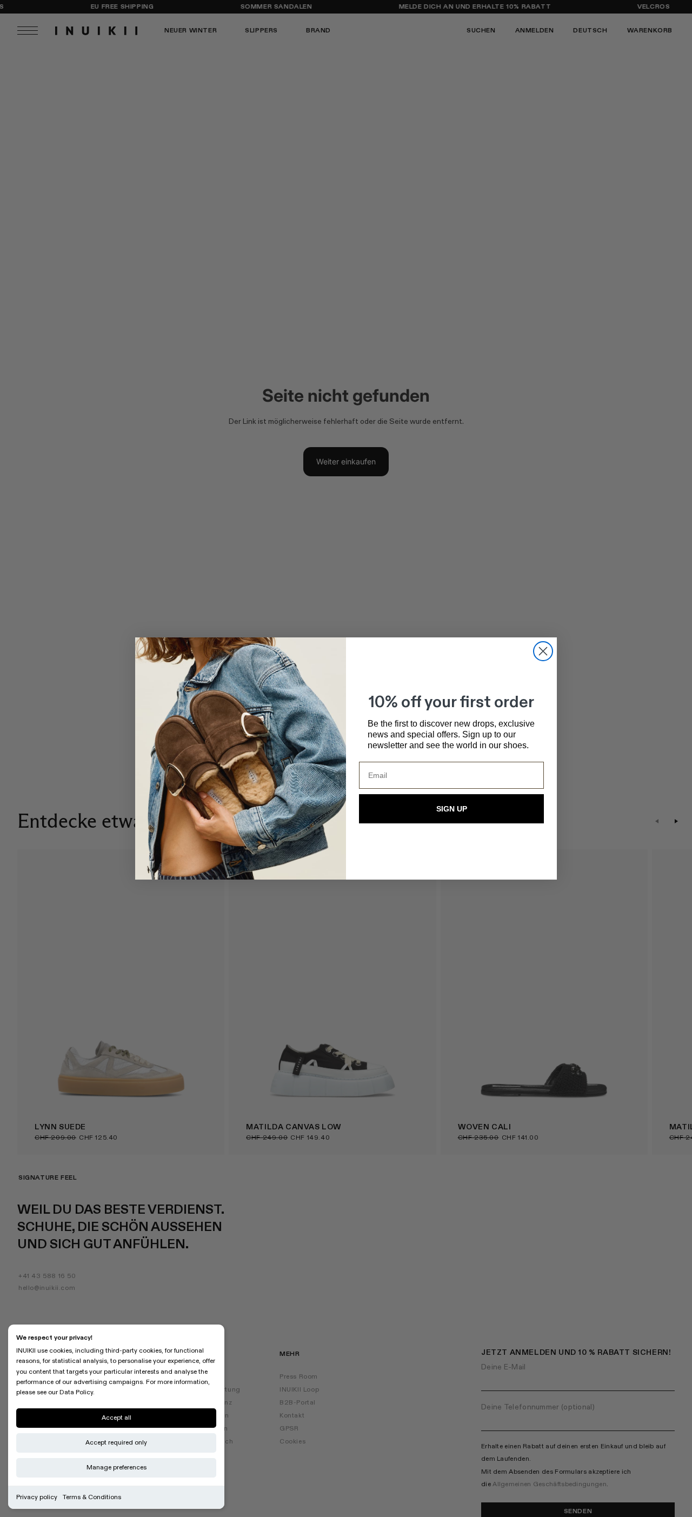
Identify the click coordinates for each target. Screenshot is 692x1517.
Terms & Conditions (92, 1497)
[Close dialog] (543, 651)
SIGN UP (451, 808)
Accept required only (116, 1443)
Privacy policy (36, 1497)
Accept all (116, 1418)
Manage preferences (116, 1467)
